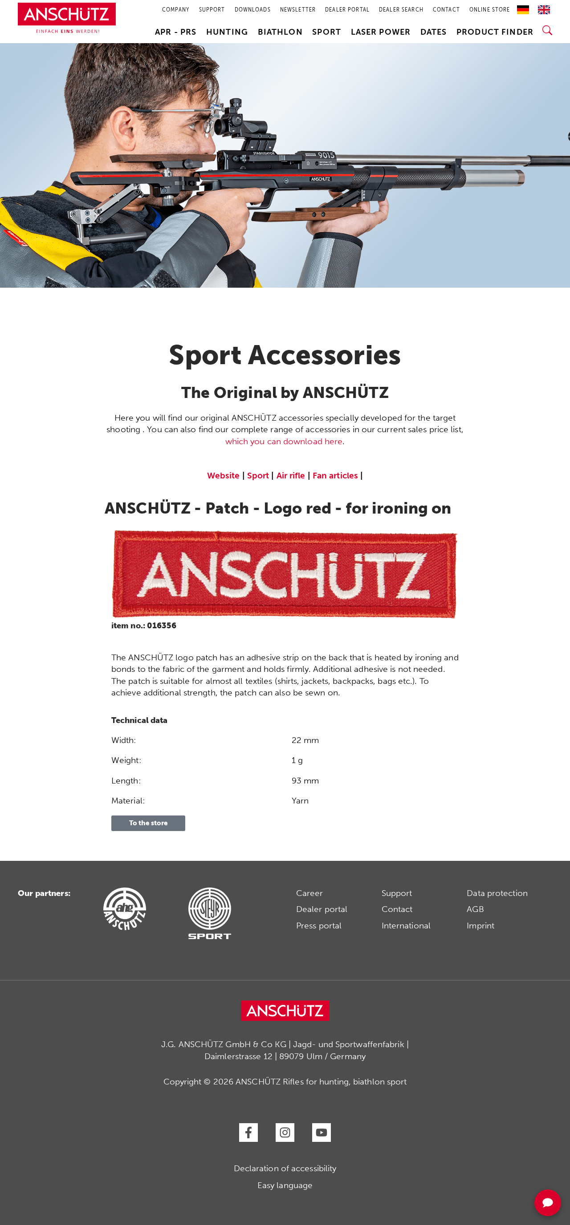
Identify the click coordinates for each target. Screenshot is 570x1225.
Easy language (285, 1185)
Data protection (497, 893)
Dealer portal (321, 909)
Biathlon (280, 32)
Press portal (319, 925)
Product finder (494, 32)
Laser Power (381, 32)
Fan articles (335, 475)
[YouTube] (321, 1132)
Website (223, 475)
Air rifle (291, 475)
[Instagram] (285, 1132)
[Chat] (547, 1202)
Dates (433, 32)
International (406, 925)
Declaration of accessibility (285, 1168)
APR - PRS (175, 32)
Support (397, 893)
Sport (326, 32)
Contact (397, 909)
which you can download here (284, 441)
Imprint (480, 925)
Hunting (227, 32)
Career (309, 893)
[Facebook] (248, 1132)
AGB (475, 909)
